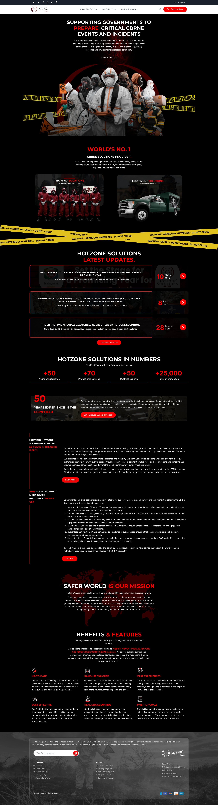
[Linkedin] (34, 2)
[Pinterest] (56, 2)
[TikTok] (52, 2)
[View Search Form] (160, 9)
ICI (175, 2)
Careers (181, 2)
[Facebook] (43, 2)
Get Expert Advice (175, 9)
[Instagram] (47, 2)
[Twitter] (39, 2)
